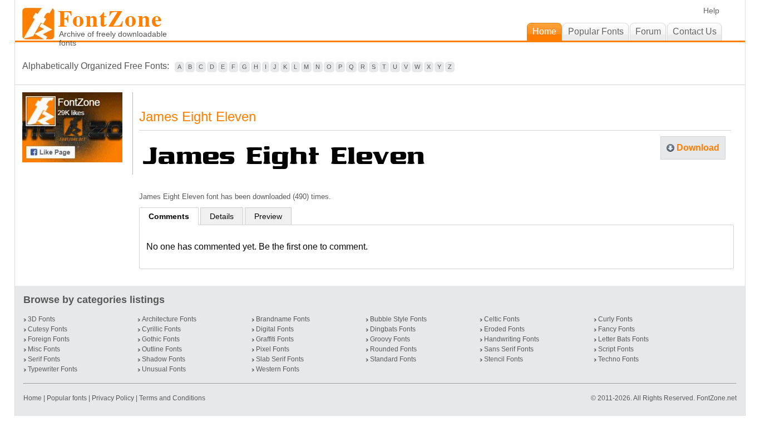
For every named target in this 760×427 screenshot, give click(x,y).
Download (698, 147)
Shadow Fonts (163, 359)
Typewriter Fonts (52, 369)
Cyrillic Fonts (161, 329)
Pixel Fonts (272, 349)
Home (33, 398)
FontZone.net (717, 398)
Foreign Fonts (49, 339)
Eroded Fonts (504, 329)
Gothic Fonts (161, 339)
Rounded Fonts (393, 349)
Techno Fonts (618, 359)
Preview (268, 216)
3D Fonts (41, 319)
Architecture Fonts (169, 319)
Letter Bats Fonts (623, 339)
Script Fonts (616, 349)
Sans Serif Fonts (509, 349)
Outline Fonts (162, 349)
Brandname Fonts (283, 319)
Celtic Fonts (502, 319)
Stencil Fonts (503, 359)
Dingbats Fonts (393, 329)
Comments (169, 216)
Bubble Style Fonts (398, 319)
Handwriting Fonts (511, 339)
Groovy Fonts (390, 339)
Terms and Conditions (172, 398)
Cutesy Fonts (47, 329)
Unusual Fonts (164, 369)
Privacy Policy (113, 398)
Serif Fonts (44, 359)
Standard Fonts (393, 359)
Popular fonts (67, 398)
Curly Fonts (615, 319)
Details (222, 216)
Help (711, 10)
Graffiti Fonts (275, 339)
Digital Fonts (275, 329)
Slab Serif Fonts (280, 359)
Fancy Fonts (616, 329)
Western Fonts (277, 369)
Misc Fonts (44, 349)
